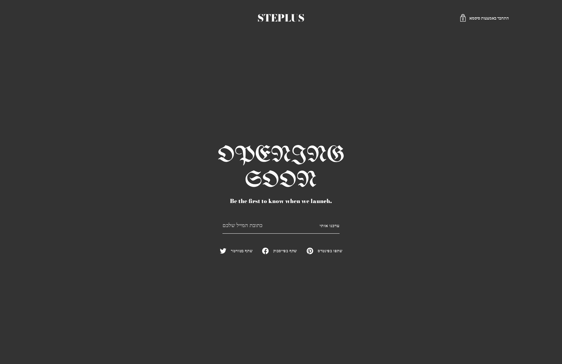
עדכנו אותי (330, 225)
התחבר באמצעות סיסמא (489, 18)
